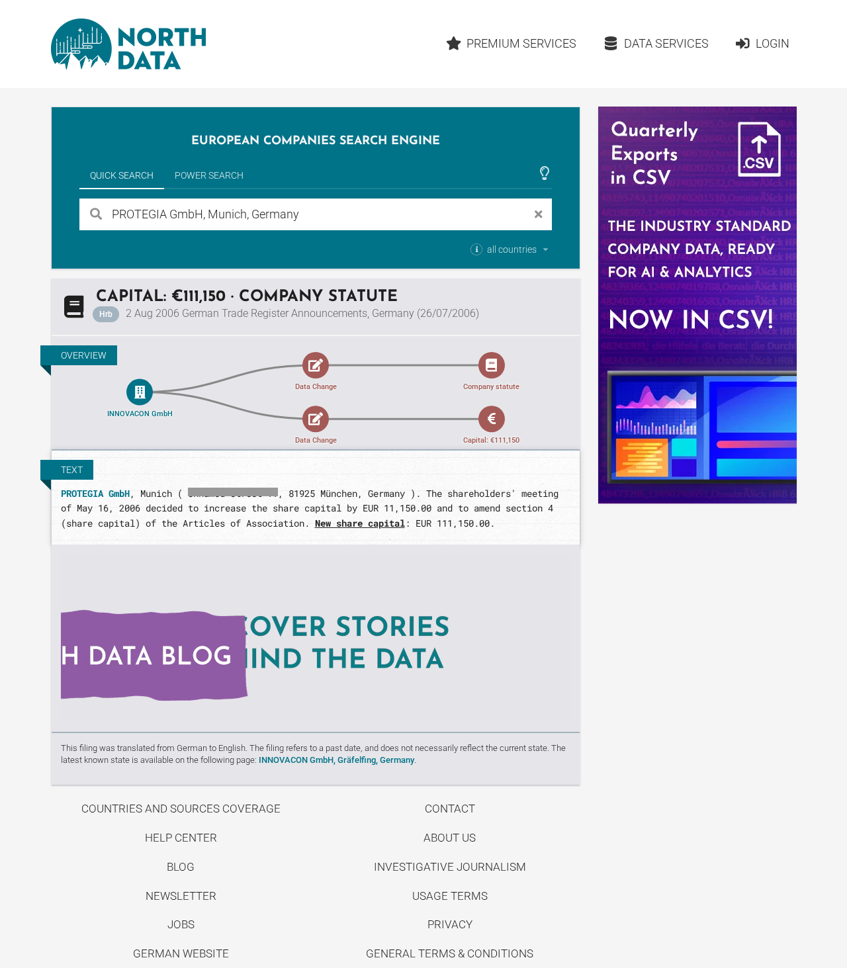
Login (772, 43)
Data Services (666, 43)
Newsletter (181, 895)
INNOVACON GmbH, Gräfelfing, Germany (336, 760)
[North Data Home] (128, 44)
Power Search (209, 175)
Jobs (181, 924)
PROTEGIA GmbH (95, 493)
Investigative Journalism (450, 866)
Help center (181, 837)
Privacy (449, 924)
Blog (181, 866)
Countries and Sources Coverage (181, 808)
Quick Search (122, 175)
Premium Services (521, 43)
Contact (450, 808)
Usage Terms (450, 895)
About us (450, 837)
